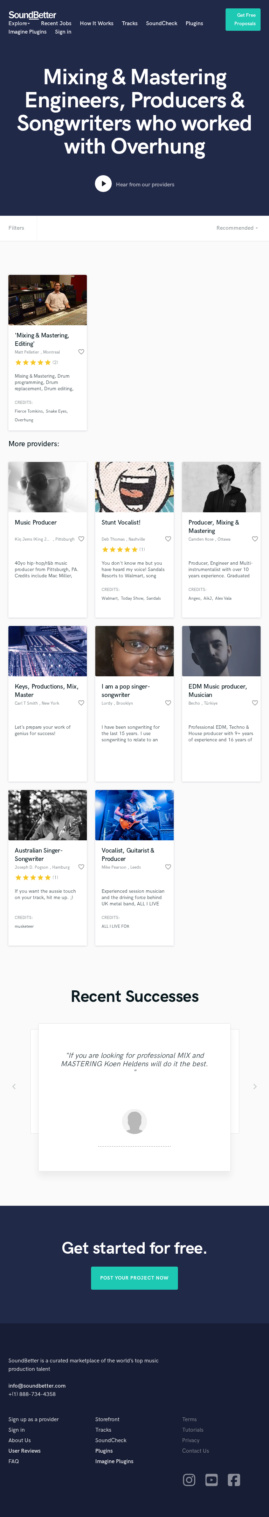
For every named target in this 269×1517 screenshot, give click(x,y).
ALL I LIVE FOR (115, 926)
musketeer (24, 926)
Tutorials (193, 1430)
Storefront (107, 1419)
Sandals (153, 598)
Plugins (194, 23)
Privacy (191, 1440)
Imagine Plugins (27, 32)
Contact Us (195, 1451)
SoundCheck (161, 23)
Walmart (110, 598)
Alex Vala (223, 598)
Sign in (63, 32)
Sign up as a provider (33, 1419)
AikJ (208, 598)
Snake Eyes (56, 411)
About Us (19, 1440)
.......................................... (134, 1145)
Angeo (194, 598)
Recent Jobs (56, 23)
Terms (189, 1419)
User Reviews (24, 1451)
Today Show (132, 598)
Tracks (130, 23)
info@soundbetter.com (36, 1386)
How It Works (96, 23)
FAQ (13, 1461)
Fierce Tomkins (29, 411)
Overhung (24, 420)
